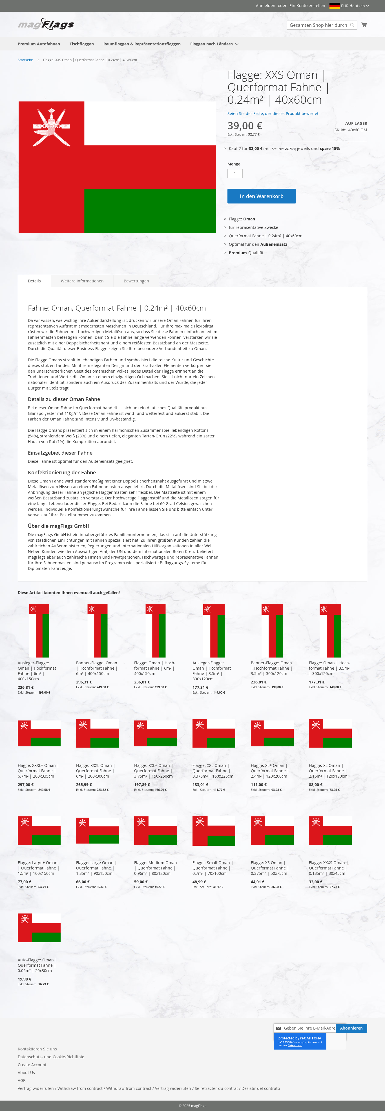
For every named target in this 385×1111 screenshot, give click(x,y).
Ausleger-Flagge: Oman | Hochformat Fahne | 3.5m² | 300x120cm (212, 670)
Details (34, 281)
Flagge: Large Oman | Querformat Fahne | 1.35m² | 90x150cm (96, 868)
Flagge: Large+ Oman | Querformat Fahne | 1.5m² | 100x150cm (38, 868)
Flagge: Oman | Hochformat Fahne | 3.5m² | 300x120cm (329, 668)
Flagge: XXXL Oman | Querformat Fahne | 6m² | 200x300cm (95, 771)
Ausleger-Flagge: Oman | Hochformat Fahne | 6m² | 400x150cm (37, 670)
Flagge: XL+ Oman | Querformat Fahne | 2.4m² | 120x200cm (270, 771)
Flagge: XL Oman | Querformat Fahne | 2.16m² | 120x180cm (328, 771)
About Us (26, 1072)
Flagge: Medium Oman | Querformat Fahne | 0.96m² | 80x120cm (155, 868)
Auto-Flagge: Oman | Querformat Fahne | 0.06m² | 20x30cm (37, 965)
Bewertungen (136, 281)
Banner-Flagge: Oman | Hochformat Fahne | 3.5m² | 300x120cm (272, 668)
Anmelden (265, 5)
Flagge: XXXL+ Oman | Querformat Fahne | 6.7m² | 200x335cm (38, 771)
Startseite (25, 59)
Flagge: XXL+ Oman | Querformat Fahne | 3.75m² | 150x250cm (153, 771)
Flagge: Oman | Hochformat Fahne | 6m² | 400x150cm (155, 668)
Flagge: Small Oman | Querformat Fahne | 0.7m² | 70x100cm (213, 868)
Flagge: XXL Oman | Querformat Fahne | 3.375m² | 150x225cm (213, 771)
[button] (349, 6)
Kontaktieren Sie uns (37, 1049)
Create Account (32, 1064)
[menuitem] (38, 43)
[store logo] (46, 24)
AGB (22, 1080)
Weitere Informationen (82, 281)
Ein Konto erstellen (307, 5)
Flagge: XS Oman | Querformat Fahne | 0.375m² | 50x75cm (270, 868)
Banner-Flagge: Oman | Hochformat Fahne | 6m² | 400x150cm (97, 668)
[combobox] (322, 25)
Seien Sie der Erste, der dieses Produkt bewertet (272, 113)
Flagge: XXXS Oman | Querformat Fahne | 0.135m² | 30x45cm (328, 868)
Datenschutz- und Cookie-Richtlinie (51, 1056)
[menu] (192, 43)
